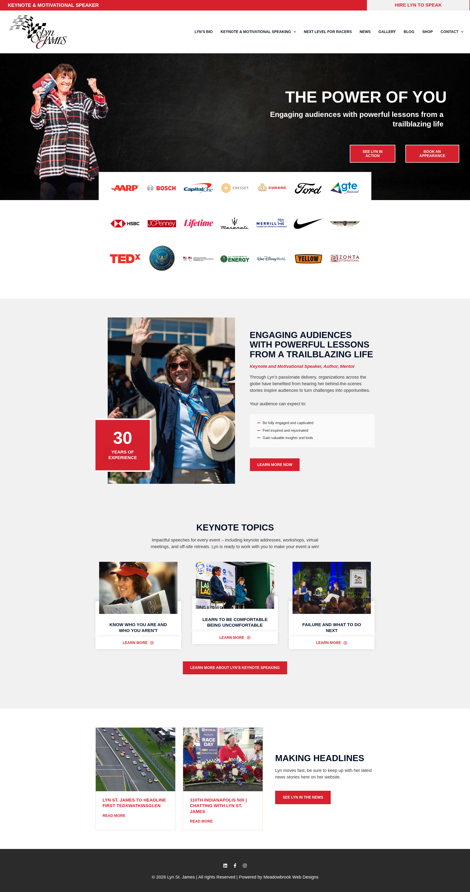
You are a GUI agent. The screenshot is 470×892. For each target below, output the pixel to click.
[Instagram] (244, 865)
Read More (114, 815)
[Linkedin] (225, 865)
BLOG (409, 32)
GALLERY (387, 32)
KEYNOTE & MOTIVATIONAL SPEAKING (256, 32)
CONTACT (449, 32)
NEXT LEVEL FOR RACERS (328, 32)
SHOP (427, 32)
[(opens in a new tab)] (135, 759)
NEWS (365, 32)
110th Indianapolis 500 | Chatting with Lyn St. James (218, 806)
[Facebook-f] (235, 865)
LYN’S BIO (204, 32)
